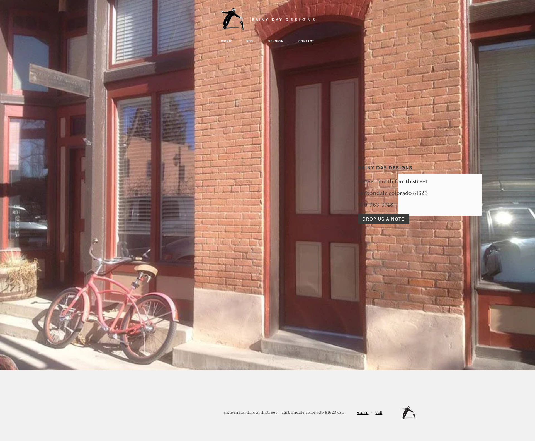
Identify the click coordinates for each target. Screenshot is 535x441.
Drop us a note (384, 219)
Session (276, 41)
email (362, 412)
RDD (249, 41)
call (378, 412)
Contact (306, 41)
